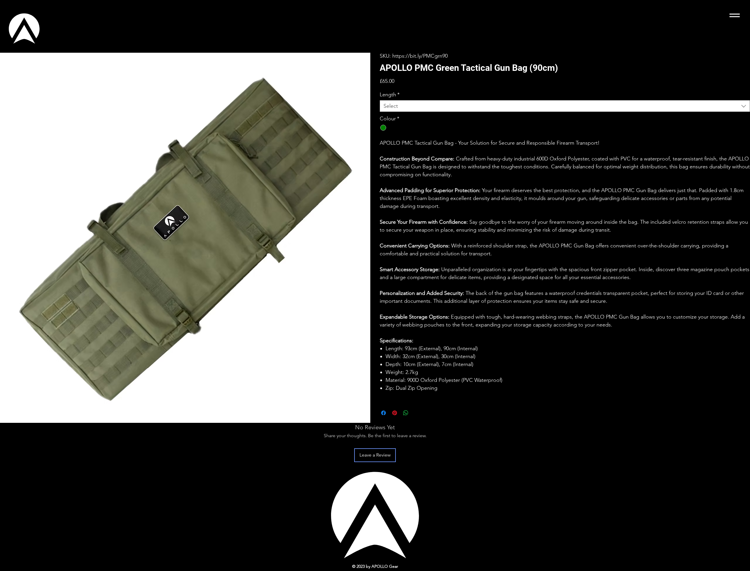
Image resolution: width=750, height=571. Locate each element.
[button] (734, 15)
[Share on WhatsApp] (405, 412)
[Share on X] (416, 412)
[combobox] (565, 106)
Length (390, 94)
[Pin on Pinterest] (394, 412)
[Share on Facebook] (383, 412)
